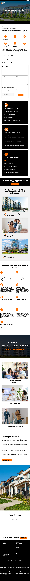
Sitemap (28, 567)
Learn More (14, 382)
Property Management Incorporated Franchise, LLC (18, 563)
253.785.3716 (27, 0)
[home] (3, 3)
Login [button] (4, 546)
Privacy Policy (3, 568)
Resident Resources (19, 543)
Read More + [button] (15, 458)
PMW (25, 567)
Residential (4, 543)
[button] (16, 553)
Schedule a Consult (7, 460)
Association (5, 544)
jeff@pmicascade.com (11, 571)
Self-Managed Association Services (15, 349)
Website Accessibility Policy (18, 571)
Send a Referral (18, 548)
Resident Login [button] (18, 544)
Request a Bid (15, 183)
